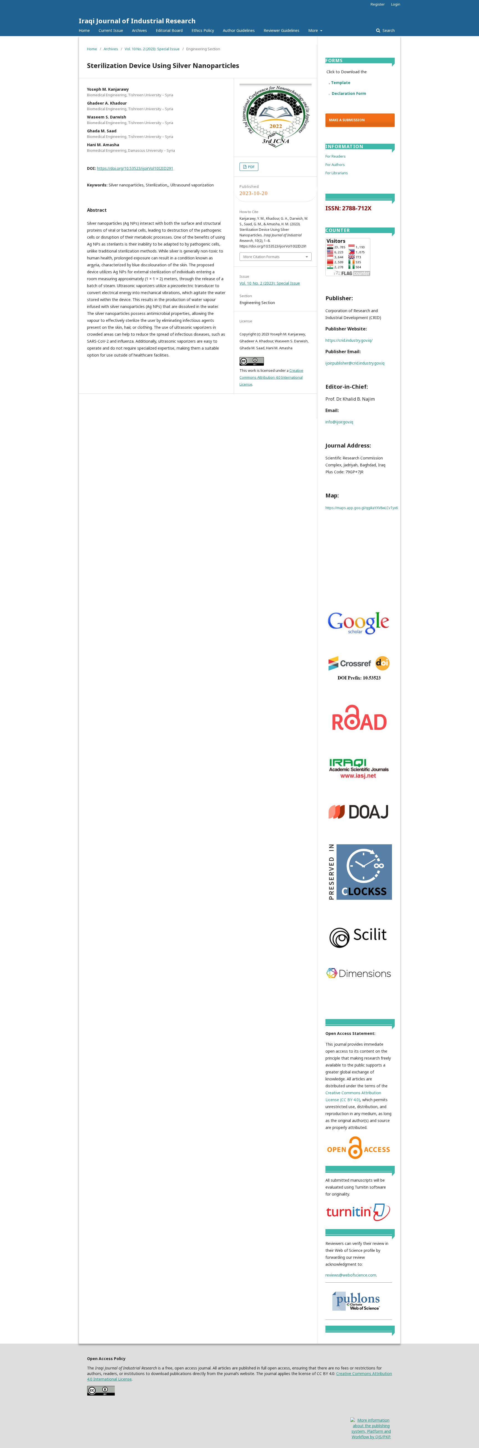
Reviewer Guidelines (281, 30)
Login (395, 4)
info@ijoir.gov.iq (339, 421)
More (313, 30)
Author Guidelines (239, 30)
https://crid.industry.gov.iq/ (349, 340)
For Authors (335, 164)
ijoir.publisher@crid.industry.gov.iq (354, 363)
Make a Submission (347, 120)
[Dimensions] (358, 977)
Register (378, 4)
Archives (139, 30)
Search (388, 30)
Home (84, 30)
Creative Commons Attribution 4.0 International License (271, 377)
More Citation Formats (261, 256)
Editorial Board (169, 30)
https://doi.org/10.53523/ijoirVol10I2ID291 (135, 168)
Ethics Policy (203, 30)
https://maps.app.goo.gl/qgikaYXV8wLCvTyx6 (361, 508)
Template (340, 82)
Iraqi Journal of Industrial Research (137, 20)
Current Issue (111, 30)
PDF (250, 166)
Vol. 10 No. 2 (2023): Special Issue (152, 48)
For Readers (335, 156)
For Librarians (336, 172)
